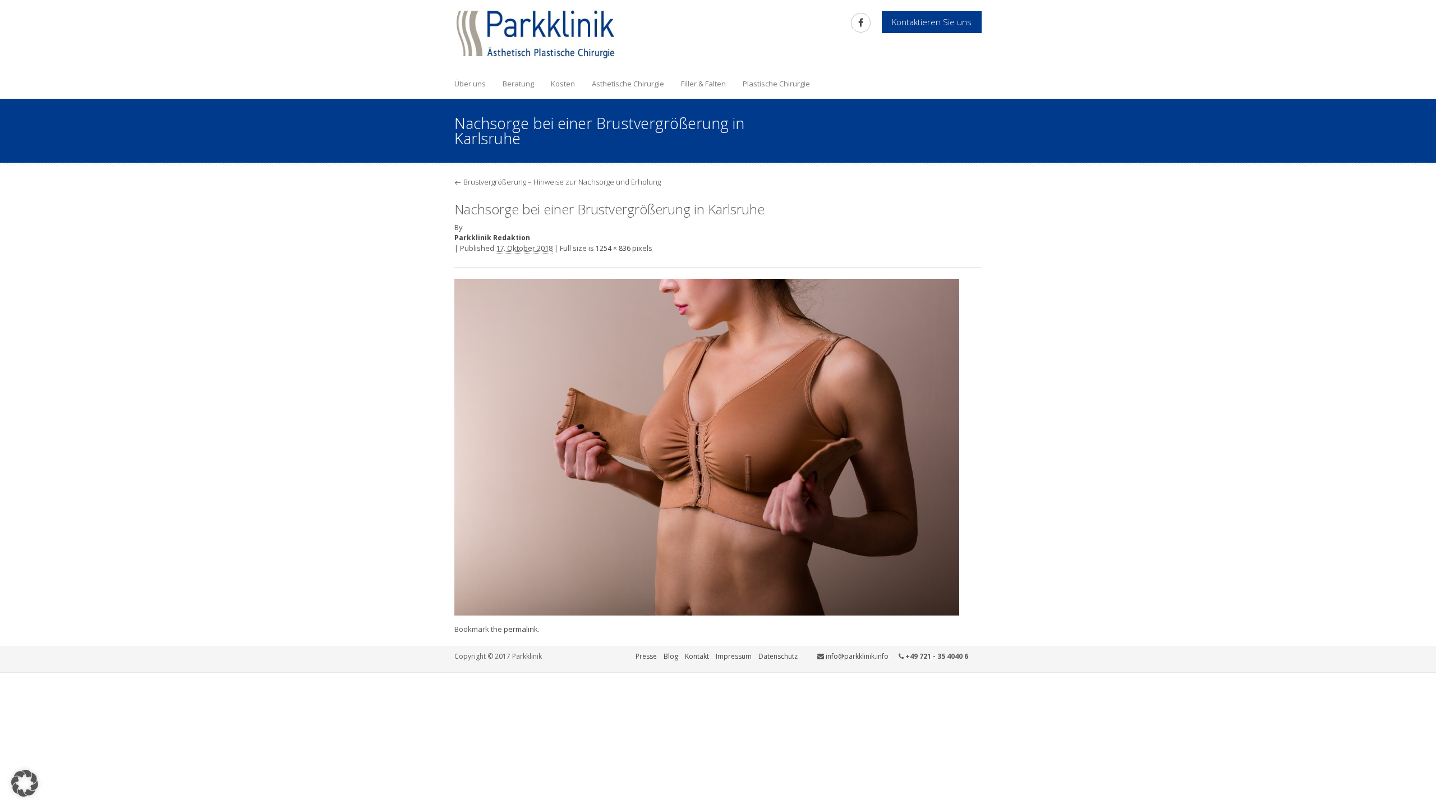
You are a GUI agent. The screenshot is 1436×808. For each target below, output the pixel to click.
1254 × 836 (613, 248)
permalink (521, 629)
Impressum (734, 656)
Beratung (518, 84)
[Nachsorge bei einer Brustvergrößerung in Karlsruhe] (706, 446)
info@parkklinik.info (857, 656)
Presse (646, 656)
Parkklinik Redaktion (492, 237)
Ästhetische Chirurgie (628, 84)
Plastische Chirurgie (776, 84)
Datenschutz (778, 656)
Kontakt (697, 656)
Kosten (563, 84)
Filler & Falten (703, 84)
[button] (24, 783)
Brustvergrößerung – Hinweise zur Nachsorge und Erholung (557, 182)
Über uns (470, 84)
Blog (671, 656)
